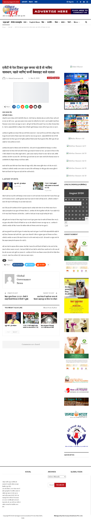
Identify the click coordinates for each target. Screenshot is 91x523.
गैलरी (69, 22)
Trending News (11, 313)
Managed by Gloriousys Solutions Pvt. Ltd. (68, 516)
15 (83, 211)
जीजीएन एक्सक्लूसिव (16, 22)
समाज (62, 22)
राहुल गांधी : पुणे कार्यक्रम (20, 183)
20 (76, 215)
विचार (56, 22)
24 (66, 219)
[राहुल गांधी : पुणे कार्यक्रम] (7, 186)
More (76, 22)
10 (66, 211)
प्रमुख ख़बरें (6, 22)
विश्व (43, 22)
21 (80, 215)
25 (69, 219)
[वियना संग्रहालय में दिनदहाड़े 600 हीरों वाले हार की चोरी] (49, 317)
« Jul (66, 226)
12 (72, 211)
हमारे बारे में (24, 2)
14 (79, 211)
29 (83, 219)
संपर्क (36, 2)
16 (87, 211)
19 (72, 215)
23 (87, 215)
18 (69, 215)
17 (66, 215)
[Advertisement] (45, 47)
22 (83, 215)
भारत (24, 22)
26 (72, 219)
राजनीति (49, 22)
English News (35, 22)
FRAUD (10, 260)
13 (76, 211)
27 (76, 219)
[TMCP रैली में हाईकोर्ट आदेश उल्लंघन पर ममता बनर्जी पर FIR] (38, 186)
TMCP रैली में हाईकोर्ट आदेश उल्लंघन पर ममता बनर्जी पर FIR (52, 186)
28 (80, 219)
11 (69, 211)
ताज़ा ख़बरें (50, 78)
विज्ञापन (31, 2)
